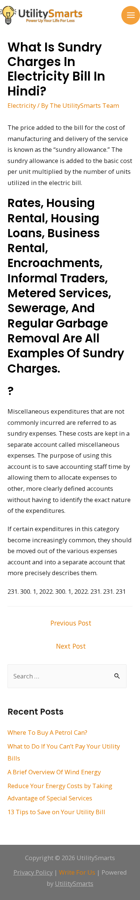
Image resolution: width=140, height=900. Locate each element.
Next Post (71, 646)
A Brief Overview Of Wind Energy (54, 772)
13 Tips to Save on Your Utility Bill (56, 812)
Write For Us (77, 872)
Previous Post (70, 622)
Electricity (21, 105)
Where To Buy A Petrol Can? (47, 732)
